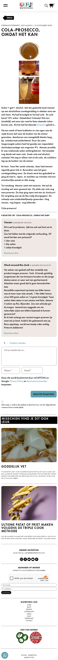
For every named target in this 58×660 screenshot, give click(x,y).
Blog (29, 607)
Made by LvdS (29, 657)
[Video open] (47, 5)
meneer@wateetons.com (35, 553)
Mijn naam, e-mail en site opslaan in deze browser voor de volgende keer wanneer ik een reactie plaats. (28, 406)
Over (29, 605)
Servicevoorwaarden (37, 381)
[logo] (26, 5)
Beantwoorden (11, 252)
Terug (10, 18)
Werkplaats (29, 618)
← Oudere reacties (16, 342)
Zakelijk (29, 609)
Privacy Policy (16, 381)
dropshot (41, 124)
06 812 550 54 (18, 553)
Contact (29, 621)
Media (29, 614)
